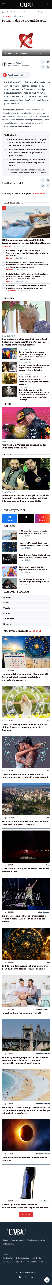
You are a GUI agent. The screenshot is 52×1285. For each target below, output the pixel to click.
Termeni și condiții (17, 1240)
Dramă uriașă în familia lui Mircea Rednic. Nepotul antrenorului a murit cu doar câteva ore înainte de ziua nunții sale (27, 264)
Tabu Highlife (19, 1262)
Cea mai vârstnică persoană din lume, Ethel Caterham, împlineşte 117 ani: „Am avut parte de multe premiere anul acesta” (25, 342)
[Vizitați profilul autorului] (4, 64)
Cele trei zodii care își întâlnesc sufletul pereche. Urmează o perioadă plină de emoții (27, 162)
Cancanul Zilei (8, 1262)
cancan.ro (27, 126)
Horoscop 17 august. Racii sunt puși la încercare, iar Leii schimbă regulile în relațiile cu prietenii (27, 253)
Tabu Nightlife (32, 1262)
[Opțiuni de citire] (47, 1280)
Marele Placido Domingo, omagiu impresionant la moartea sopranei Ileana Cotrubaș (34, 367)
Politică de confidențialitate (35, 1240)
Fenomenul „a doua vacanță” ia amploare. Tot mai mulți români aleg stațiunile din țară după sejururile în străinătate (26, 1110)
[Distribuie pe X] (48, 67)
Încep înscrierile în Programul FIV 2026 (21, 1013)
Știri (12, 12)
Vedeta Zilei (43, 1262)
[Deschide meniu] (3, 4)
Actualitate (6, 246)
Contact (5, 1240)
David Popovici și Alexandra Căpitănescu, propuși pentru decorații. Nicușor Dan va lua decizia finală (32, 355)
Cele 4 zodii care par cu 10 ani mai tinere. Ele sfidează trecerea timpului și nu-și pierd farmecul (28, 152)
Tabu (18, 63)
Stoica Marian (44, 1201)
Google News (38, 193)
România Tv (13, 109)
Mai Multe (26, 1214)
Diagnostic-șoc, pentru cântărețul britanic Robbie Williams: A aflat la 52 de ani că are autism (24, 919)
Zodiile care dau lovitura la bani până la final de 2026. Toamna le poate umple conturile (25, 967)
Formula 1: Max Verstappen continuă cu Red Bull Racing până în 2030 (24, 446)
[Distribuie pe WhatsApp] (42, 67)
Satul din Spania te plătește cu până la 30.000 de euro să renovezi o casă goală (28, 171)
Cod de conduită (8, 1244)
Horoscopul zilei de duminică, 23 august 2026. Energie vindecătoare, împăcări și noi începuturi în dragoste (27, 142)
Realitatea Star (37, 1258)
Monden (9, 258)
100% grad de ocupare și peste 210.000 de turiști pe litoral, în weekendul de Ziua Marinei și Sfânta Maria (25, 243)
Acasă (6, 12)
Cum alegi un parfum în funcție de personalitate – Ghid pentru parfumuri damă (25, 1206)
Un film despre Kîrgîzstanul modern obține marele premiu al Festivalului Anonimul (26, 287)
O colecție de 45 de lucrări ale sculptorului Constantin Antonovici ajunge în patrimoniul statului (34, 380)
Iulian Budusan (44, 912)
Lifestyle (18, 12)
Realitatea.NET (8, 1258)
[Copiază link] (42, 61)
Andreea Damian (43, 1009)
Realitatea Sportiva (22, 1258)
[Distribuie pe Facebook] (48, 61)
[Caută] (48, 4)
